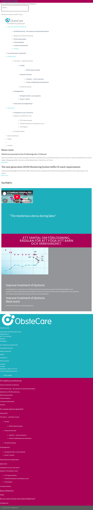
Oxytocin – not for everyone (35, 79)
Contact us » (33, 4)
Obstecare (9, 1)
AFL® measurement (20, 39)
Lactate (22, 65)
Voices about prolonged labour (23, 103)
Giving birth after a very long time (30, 96)
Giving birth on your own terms (23, 112)
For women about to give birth (16, 53)
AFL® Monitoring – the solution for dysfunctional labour (31, 31)
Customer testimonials (21, 45)
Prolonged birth (19, 91)
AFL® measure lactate (33, 70)
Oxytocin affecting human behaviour (37, 82)
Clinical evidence (19, 42)
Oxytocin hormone (26, 74)
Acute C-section (25, 99)
